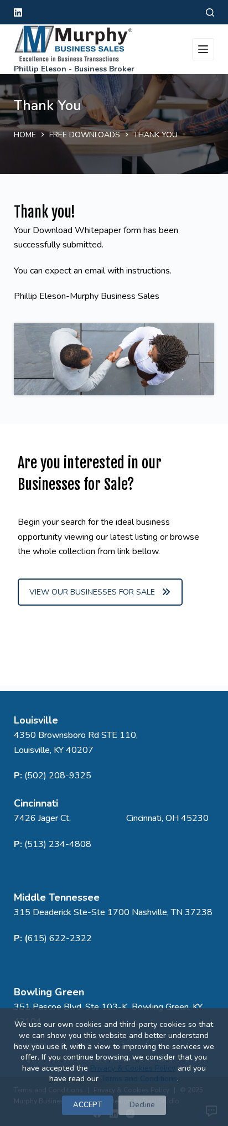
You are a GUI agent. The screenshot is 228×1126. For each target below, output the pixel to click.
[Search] (210, 12)
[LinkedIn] (18, 12)
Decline (142, 1105)
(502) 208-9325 (57, 775)
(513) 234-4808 (57, 844)
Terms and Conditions (139, 1078)
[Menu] (203, 49)
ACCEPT (87, 1105)
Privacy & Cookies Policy (132, 1068)
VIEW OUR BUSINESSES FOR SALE (92, 592)
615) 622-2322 (60, 938)
